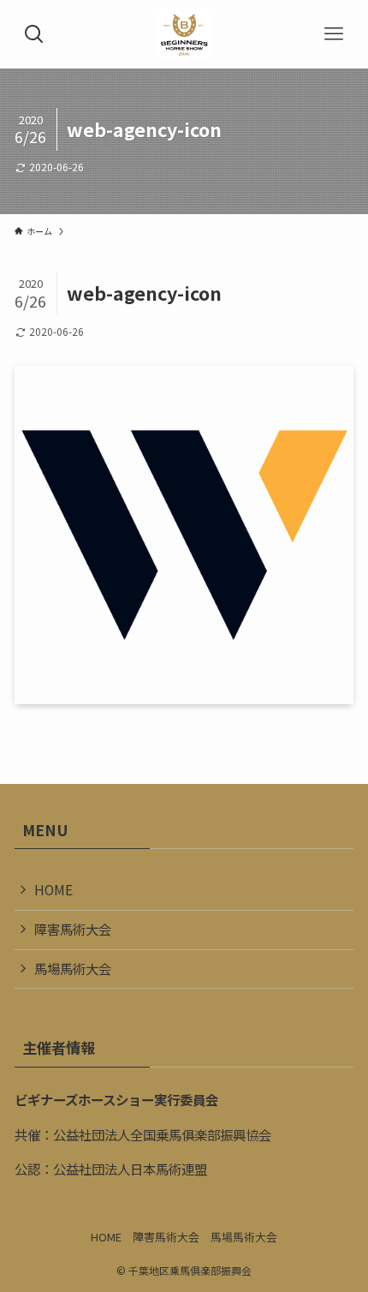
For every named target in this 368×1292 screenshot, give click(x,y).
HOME (53, 889)
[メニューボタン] (334, 34)
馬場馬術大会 (72, 968)
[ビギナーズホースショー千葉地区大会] (184, 34)
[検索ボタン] (34, 34)
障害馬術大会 (72, 928)
